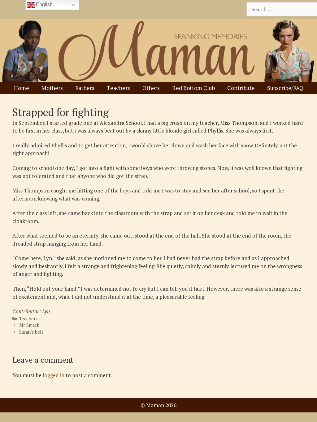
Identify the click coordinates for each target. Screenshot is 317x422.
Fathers (84, 87)
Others (151, 87)
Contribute (241, 87)
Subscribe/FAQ (285, 87)
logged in (53, 375)
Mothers (52, 87)
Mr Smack (29, 325)
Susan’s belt (31, 332)
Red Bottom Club (193, 87)
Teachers (118, 87)
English (44, 4)
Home (21, 87)
